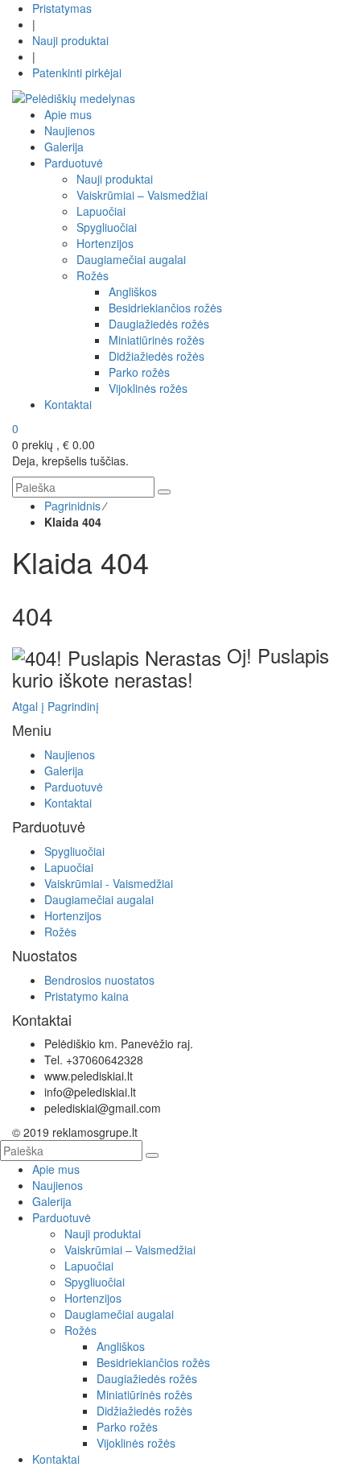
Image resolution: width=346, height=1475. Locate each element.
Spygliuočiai (74, 851)
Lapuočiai (68, 867)
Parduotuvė (73, 787)
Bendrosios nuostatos (99, 980)
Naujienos (69, 754)
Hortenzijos (72, 915)
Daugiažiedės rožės (147, 1378)
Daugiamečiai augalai (99, 899)
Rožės (60, 931)
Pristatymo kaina (86, 996)
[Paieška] (164, 492)
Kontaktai (68, 803)
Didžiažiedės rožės (144, 1411)
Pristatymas (62, 8)
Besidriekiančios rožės (153, 1362)
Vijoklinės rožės (136, 1443)
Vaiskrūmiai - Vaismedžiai (108, 883)
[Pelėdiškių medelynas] (73, 97)
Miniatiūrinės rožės (144, 1394)
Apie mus (56, 1169)
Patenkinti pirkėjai (77, 72)
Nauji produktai (70, 40)
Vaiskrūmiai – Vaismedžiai (130, 1250)
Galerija (64, 770)
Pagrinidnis (72, 506)
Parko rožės (127, 1427)
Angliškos (121, 1346)
